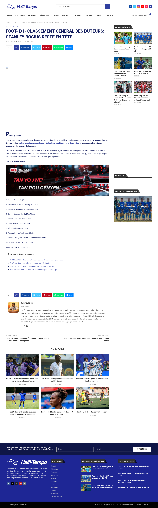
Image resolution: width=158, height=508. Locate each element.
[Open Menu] (150, 6)
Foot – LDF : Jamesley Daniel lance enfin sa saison (122, 49)
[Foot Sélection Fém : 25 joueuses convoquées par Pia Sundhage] (22, 398)
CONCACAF (111, 15)
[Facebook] (130, 6)
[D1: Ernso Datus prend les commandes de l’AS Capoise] (57, 365)
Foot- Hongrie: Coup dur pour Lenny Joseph (143, 72)
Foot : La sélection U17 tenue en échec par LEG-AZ (142, 49)
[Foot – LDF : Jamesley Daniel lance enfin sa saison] (123, 38)
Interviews (77, 15)
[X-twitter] (12, 483)
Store (56, 15)
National (32, 15)
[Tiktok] (146, 6)
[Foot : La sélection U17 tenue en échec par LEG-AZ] (143, 38)
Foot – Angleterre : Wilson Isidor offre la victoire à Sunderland (142, 98)
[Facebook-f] (8, 483)
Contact (138, 505)
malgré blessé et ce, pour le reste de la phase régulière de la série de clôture (50, 143)
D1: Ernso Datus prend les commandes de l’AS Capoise (30, 263)
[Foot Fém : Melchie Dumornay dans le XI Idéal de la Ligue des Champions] (57, 398)
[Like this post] (17, 47)
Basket (99, 15)
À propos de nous (108, 505)
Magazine (88, 15)
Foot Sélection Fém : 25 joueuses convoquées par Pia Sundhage (33, 269)
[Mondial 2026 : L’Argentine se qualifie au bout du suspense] (92, 365)
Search (107, 6)
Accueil (9, 15)
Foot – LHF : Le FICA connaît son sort (92, 412)
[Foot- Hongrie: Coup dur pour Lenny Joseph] (143, 63)
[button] (116, 209)
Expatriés (65, 15)
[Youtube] (142, 6)
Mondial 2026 (20, 15)
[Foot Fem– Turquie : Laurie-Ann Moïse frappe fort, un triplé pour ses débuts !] (123, 87)
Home (8, 22)
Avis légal (97, 505)
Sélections (44, 15)
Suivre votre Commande (125, 505)
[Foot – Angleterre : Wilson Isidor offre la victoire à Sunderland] (143, 87)
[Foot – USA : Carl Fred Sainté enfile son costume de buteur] (123, 63)
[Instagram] (138, 6)
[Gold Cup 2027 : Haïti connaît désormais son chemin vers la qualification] (22, 365)
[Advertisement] (57, 57)
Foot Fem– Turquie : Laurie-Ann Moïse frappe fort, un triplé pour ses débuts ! (123, 99)
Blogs (16, 22)
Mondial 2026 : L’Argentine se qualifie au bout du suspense (32, 266)
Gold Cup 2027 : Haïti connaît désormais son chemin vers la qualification (37, 260)
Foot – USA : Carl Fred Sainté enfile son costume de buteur (122, 73)
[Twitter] (134, 6)
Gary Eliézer (16, 42)
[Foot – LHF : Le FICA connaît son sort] (92, 398)
